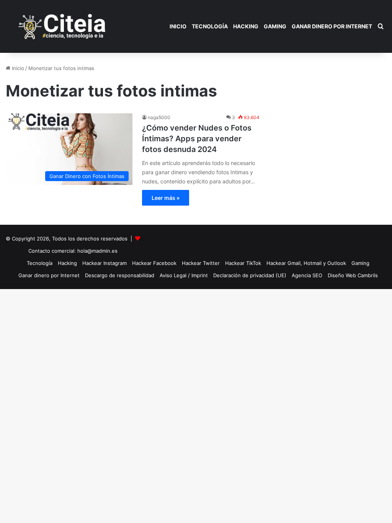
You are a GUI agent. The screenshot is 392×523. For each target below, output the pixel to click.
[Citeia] (63, 26)
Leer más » (166, 197)
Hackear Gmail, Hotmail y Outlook (306, 263)
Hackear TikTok (243, 263)
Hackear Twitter (201, 263)
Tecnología (210, 26)
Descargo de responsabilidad (119, 275)
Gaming (275, 26)
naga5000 (159, 117)
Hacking (245, 26)
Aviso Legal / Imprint (184, 275)
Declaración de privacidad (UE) (249, 275)
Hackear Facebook (154, 263)
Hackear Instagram (104, 263)
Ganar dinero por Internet (332, 26)
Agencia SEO (307, 275)
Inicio (178, 26)
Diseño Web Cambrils (353, 275)
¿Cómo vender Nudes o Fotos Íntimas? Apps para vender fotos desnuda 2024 (197, 138)
